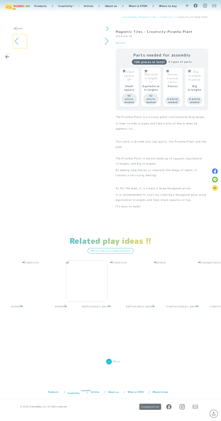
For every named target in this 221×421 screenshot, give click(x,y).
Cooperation (150, 407)
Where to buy (168, 6)
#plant (121, 43)
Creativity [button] (65, 6)
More (116, 361)
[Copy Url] (215, 188)
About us (111, 6)
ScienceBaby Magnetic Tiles (139, 17)
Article (88, 6)
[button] (106, 28)
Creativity (166, 17)
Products (40, 6)
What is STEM (138, 6)
